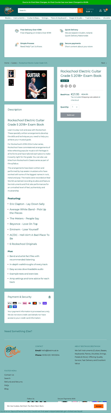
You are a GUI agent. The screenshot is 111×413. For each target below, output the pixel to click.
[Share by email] (74, 86)
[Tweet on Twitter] (70, 86)
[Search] (80, 10)
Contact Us (9, 375)
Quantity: (64, 107)
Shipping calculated (90, 97)
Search (7, 378)
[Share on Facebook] (62, 86)
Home (6, 63)
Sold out (70, 115)
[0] (105, 10)
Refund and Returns (13, 382)
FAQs (6, 385)
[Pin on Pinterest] (66, 86)
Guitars (14, 63)
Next (103, 63)
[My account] (100, 10)
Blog (6, 389)
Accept (98, 406)
